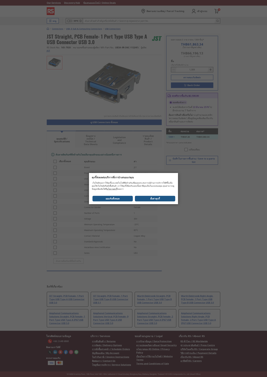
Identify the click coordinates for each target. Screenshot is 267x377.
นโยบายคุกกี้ (112, 189)
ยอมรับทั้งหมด (113, 198)
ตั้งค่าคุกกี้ (155, 198)
